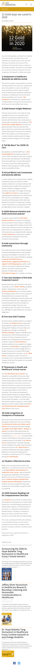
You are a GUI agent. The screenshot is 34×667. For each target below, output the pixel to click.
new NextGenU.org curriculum (14, 374)
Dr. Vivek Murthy (12, 457)
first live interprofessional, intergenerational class (16, 406)
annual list (7, 500)
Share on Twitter (22, 665)
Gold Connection (9, 234)
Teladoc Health (19, 287)
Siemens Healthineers (9, 291)
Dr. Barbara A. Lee (15, 323)
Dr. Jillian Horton (21, 447)
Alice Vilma (15, 346)
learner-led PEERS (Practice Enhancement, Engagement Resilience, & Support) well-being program (16, 261)
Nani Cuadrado (17, 436)
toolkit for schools (10, 193)
